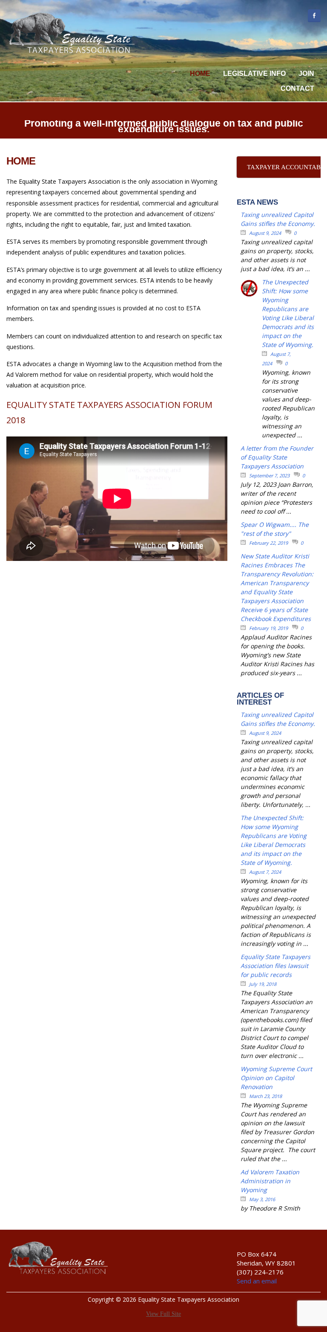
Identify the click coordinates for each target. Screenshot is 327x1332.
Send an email (257, 1281)
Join (306, 73)
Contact (297, 88)
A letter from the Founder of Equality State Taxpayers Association (277, 457)
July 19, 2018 (262, 984)
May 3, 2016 (262, 1199)
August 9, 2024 (265, 233)
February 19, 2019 (268, 628)
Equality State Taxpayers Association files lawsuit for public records (275, 966)
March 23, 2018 (265, 1096)
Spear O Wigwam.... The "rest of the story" (275, 528)
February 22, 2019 (268, 543)
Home (200, 73)
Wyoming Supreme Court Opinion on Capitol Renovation (276, 1078)
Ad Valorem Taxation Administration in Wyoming (270, 1181)
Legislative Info (254, 73)
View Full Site (163, 1314)
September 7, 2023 (269, 475)
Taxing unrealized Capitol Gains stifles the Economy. (278, 219)
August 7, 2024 (265, 872)
